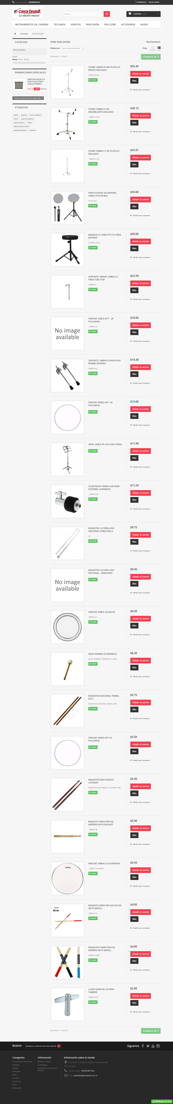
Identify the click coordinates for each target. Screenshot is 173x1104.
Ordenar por (55, 48)
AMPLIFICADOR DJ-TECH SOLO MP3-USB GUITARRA (36, 81)
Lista (159, 50)
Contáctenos (141, 2)
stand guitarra (19, 123)
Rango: (15, 59)
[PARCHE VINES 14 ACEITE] (67, 627)
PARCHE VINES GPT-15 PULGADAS (100, 739)
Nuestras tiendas (44, 1062)
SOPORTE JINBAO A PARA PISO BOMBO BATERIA (104, 362)
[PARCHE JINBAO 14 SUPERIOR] (67, 878)
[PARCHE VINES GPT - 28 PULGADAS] (67, 334)
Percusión (92, 24)
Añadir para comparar (141, 90)
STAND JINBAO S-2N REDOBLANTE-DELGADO (101, 110)
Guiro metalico (35, 115)
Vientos (76, 24)
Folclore (110, 24)
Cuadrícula (152, 50)
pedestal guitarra (20, 130)
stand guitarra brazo (22, 126)
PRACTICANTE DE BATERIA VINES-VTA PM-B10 (102, 194)
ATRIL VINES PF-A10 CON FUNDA (105, 444)
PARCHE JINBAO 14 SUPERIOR (104, 863)
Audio (144, 24)
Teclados (59, 24)
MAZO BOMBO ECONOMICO (102, 654)
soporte (24, 115)
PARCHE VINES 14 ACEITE (101, 612)
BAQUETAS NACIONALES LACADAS (101, 781)
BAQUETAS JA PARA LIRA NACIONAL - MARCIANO (101, 571)
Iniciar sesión (154, 2)
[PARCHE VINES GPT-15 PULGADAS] (67, 753)
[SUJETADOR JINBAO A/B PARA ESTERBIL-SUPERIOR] (67, 501)
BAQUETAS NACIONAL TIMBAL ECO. (103, 697)
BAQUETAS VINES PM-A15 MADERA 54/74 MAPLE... (101, 949)
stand (16, 115)
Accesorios (128, 24)
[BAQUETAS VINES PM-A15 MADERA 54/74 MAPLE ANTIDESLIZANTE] (67, 962)
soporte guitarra (27, 119)
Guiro (16, 119)
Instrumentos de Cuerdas (31, 24)
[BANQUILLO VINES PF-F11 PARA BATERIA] (67, 250)
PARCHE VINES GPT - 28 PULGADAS (100, 320)
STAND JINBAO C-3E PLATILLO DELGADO (103, 152)
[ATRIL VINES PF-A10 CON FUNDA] (67, 459)
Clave (29, 123)
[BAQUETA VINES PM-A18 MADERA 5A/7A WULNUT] (67, 837)
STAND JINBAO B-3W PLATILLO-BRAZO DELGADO (104, 68)
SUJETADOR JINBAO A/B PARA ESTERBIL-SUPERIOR (103, 487)
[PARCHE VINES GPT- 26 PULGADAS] (67, 417)
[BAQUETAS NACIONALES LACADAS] (67, 795)
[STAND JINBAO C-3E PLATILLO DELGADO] (67, 166)
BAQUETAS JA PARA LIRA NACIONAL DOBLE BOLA (101, 529)
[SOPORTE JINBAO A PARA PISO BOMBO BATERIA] (67, 375)
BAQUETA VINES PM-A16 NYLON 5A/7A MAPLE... (104, 907)
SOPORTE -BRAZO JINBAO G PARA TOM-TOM (103, 278)
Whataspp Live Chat (163, 1101)
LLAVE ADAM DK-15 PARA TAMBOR (101, 990)
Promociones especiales (30, 72)
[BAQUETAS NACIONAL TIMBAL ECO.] (67, 711)
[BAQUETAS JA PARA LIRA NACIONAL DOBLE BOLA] (67, 543)
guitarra (33, 130)
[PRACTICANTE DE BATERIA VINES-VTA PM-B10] (67, 208)
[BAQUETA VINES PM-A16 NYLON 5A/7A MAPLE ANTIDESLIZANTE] (67, 920)
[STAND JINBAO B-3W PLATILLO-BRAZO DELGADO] (67, 82)
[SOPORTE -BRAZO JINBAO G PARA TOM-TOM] (67, 292)
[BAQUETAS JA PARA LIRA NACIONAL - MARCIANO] (67, 585)
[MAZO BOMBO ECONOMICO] (67, 669)
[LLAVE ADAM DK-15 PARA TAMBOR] (67, 1004)
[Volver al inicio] (15, 33)
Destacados (16, 1088)
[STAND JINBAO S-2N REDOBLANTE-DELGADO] (67, 124)
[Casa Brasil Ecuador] (35, 12)
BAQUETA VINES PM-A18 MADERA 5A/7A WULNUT (100, 823)
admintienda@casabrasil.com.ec (86, 1076)
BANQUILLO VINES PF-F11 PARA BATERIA (104, 236)
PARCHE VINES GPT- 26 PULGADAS (100, 404)
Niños (14, 1075)
